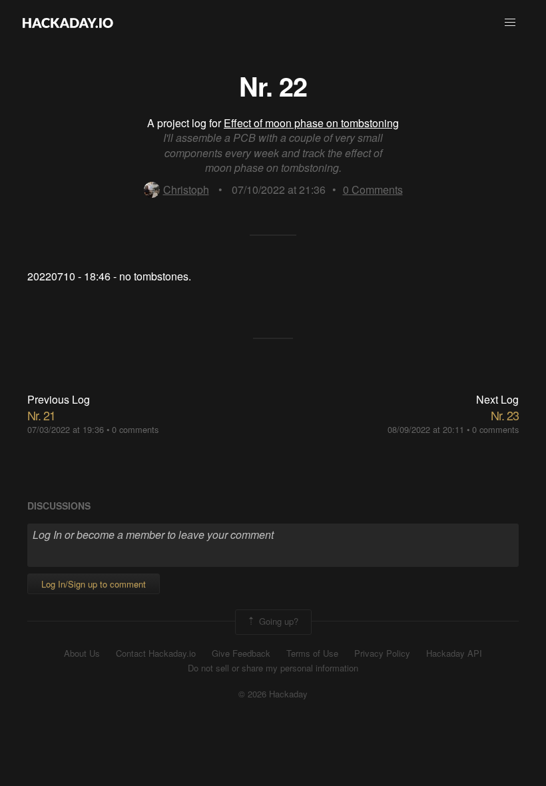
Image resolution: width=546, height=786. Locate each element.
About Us (82, 653)
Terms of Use (312, 653)
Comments (373, 189)
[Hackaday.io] (68, 22)
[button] (510, 22)
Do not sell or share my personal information (273, 668)
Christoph (186, 189)
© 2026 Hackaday (273, 694)
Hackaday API (454, 653)
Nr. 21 (41, 415)
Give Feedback (241, 653)
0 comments (135, 429)
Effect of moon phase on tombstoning (311, 123)
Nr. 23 (505, 415)
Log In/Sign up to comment (93, 584)
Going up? (277, 620)
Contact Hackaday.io (156, 653)
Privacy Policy (382, 653)
